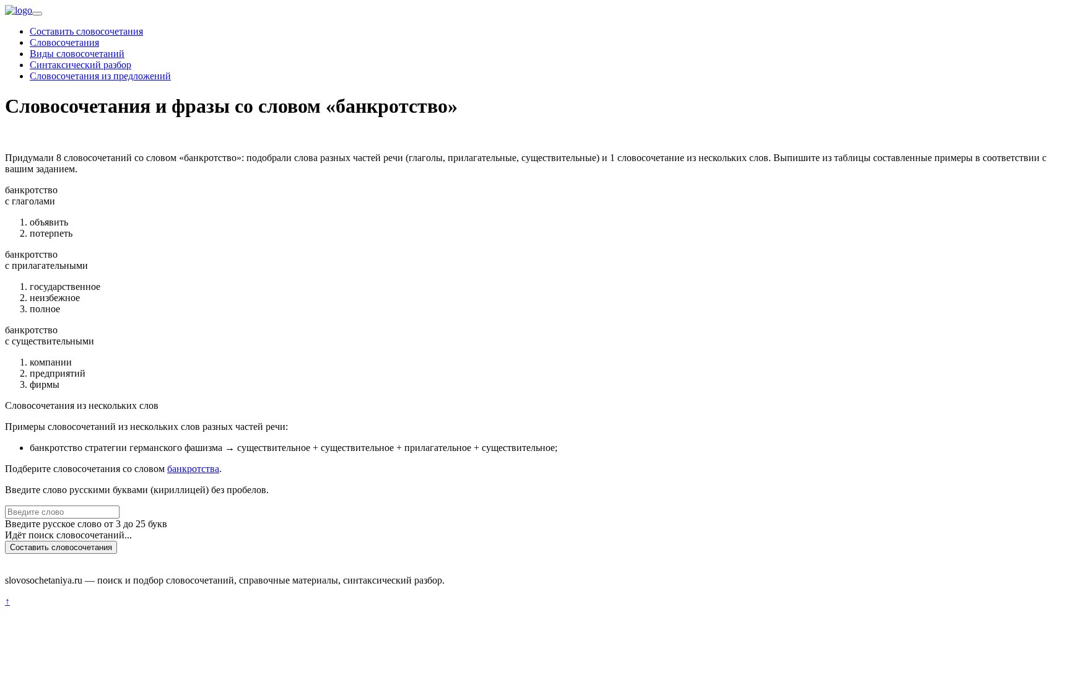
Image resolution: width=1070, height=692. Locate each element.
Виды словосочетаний (77, 53)
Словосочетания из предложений (100, 76)
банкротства (193, 468)
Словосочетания (64, 42)
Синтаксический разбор (80, 64)
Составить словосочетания (86, 31)
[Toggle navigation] (37, 13)
